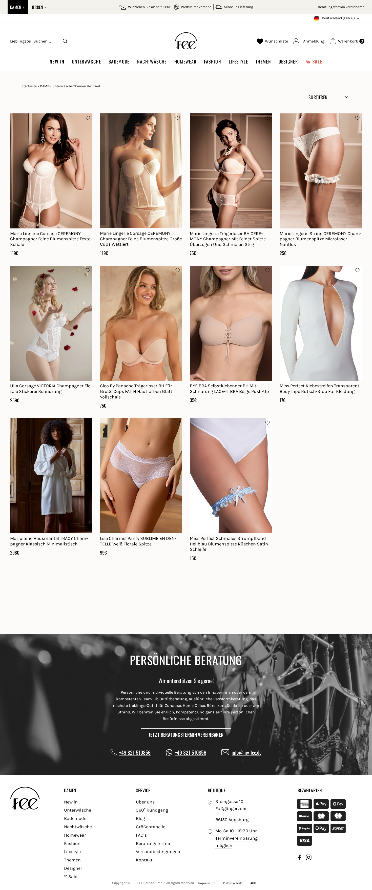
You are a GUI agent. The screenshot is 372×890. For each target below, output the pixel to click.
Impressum (207, 883)
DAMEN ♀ (18, 7)
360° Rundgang (152, 810)
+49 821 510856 (135, 752)
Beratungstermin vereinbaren (341, 7)
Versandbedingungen (158, 851)
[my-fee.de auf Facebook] (300, 858)
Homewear (185, 61)
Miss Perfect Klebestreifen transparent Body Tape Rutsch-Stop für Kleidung (319, 388)
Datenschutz (233, 883)
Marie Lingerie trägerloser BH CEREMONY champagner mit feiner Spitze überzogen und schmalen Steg (228, 239)
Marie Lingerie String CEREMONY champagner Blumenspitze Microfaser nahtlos (320, 239)
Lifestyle (238, 61)
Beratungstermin (154, 843)
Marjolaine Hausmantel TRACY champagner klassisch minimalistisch (49, 541)
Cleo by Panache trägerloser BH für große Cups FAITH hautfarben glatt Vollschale (136, 391)
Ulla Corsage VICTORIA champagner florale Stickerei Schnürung (51, 388)
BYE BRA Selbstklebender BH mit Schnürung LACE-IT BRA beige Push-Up (229, 388)
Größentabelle (150, 827)
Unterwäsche (86, 61)
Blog (140, 818)
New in (57, 61)
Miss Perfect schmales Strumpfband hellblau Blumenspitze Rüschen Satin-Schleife (230, 544)
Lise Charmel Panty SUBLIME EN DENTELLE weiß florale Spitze (138, 541)
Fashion (212, 61)
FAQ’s (141, 835)
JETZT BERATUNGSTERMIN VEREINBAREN (186, 734)
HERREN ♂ (39, 7)
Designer (288, 61)
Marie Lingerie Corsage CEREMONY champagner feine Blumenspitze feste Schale (50, 239)
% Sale (313, 61)
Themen (263, 61)
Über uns (145, 802)
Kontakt (144, 860)
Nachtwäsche (152, 61)
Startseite (29, 86)
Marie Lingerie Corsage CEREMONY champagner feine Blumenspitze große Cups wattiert (141, 238)
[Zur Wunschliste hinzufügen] (88, 118)
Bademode (119, 61)
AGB (253, 883)
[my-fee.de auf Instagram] (308, 858)
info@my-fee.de (246, 752)
